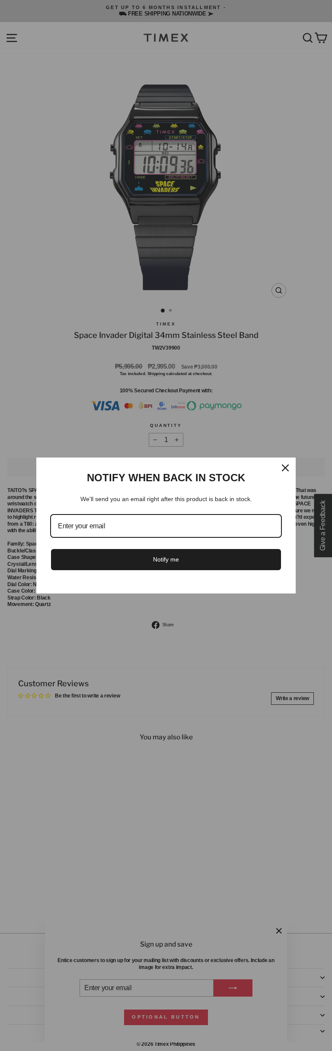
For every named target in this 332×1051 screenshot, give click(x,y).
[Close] (285, 468)
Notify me (166, 559)
